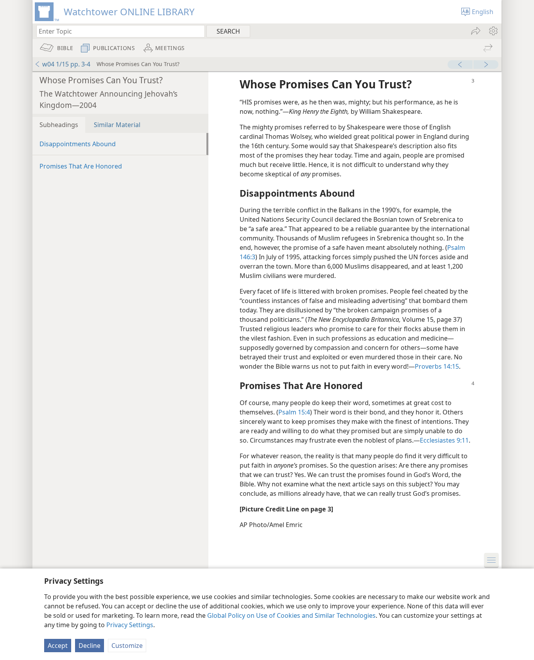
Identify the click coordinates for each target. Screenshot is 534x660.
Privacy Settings (129, 625)
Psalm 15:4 (294, 412)
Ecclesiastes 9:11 (444, 440)
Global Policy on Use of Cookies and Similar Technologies (291, 615)
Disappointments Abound (77, 144)
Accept (58, 645)
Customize (127, 645)
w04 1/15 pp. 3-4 (66, 64)
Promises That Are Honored (80, 166)
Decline (89, 645)
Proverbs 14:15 (437, 366)
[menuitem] (493, 31)
